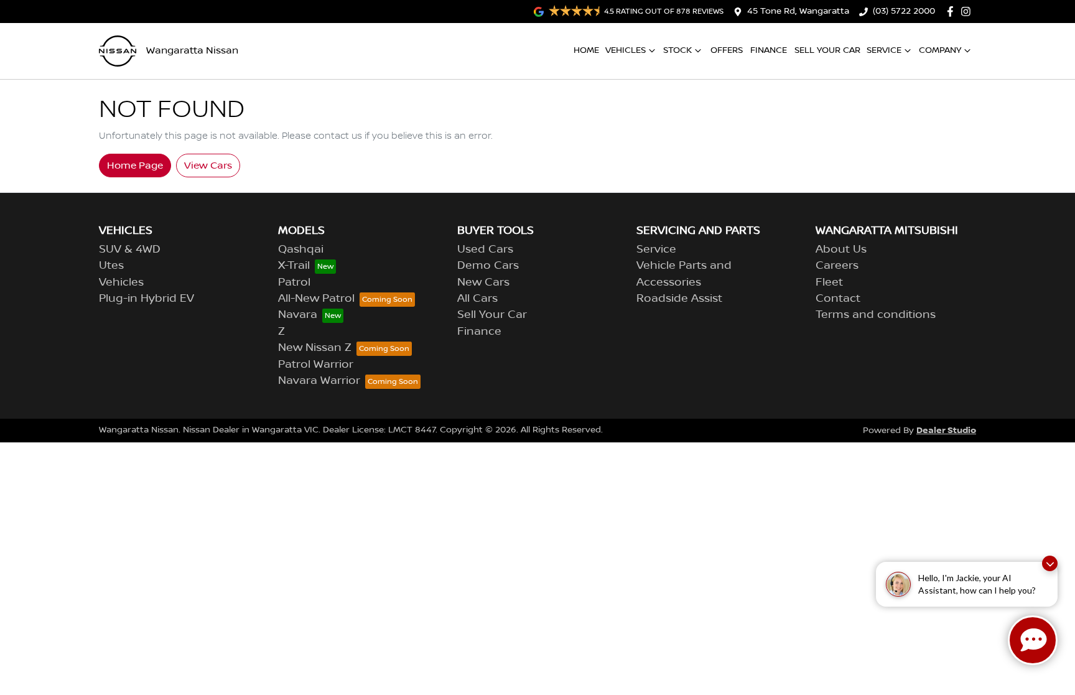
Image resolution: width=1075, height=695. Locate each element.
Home (586, 50)
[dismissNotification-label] (1050, 563)
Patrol (294, 282)
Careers (837, 266)
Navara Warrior (319, 381)
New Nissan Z (314, 348)
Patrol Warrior (315, 364)
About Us (841, 249)
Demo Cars (488, 266)
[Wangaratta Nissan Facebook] (953, 11)
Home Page (135, 165)
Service (884, 50)
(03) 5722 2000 (904, 11)
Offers (726, 50)
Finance (768, 50)
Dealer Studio (946, 430)
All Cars (477, 299)
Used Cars (485, 249)
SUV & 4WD (130, 249)
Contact (838, 299)
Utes (111, 266)
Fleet (829, 282)
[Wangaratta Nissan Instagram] (968, 11)
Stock (677, 50)
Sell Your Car (827, 50)
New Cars (483, 282)
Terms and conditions (876, 315)
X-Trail (294, 266)
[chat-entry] (1033, 640)
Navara (297, 315)
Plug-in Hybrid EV (146, 299)
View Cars (208, 165)
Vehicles (625, 50)
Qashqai (300, 249)
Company (940, 50)
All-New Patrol (316, 299)
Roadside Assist (679, 299)
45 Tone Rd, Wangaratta (798, 11)
